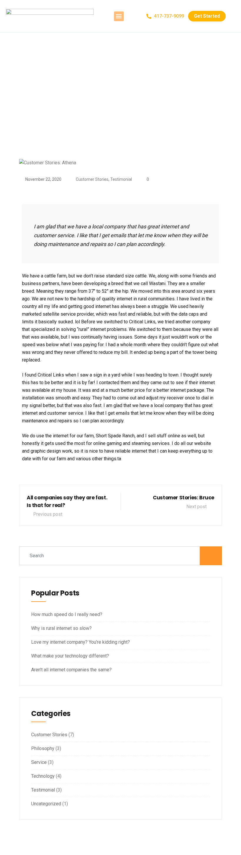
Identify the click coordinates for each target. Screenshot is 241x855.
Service (39, 762)
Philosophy (42, 748)
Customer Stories (92, 179)
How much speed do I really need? (66, 614)
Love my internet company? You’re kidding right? (80, 642)
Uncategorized (46, 804)
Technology (43, 776)
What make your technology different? (70, 656)
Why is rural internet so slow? (61, 628)
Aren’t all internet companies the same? (71, 669)
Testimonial (121, 179)
